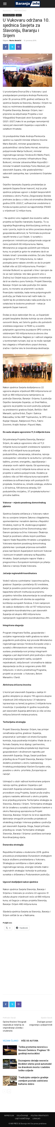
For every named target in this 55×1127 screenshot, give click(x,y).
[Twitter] (12, 47)
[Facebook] (5, 47)
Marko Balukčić (15, 40)
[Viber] (18, 47)
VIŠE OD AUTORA (29, 1040)
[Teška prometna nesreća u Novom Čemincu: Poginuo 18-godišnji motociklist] (10, 1050)
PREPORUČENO (20, 10)
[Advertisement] (27, 961)
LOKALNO (36, 1118)
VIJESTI (18, 15)
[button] (4, 4)
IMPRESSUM (9, 1115)
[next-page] (9, 1091)
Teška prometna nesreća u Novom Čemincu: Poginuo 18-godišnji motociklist (34, 1050)
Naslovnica (7, 10)
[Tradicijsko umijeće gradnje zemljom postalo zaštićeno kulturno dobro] (10, 1081)
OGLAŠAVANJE (22, 1115)
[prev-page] (4, 1091)
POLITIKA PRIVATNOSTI (40, 1115)
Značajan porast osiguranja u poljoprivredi (40, 1023)
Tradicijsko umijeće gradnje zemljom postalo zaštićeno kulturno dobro (33, 1080)
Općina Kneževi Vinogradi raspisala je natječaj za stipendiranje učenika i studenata (14, 1026)
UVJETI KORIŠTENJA (22, 1118)
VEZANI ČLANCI (10, 1040)
